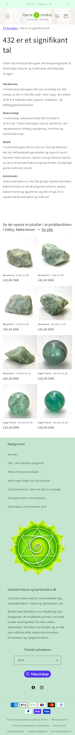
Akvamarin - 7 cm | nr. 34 (51, 275)
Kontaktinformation (61, 731)
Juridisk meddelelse (37, 731)
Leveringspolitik (15, 731)
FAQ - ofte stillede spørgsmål (26, 463)
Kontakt (13, 454)
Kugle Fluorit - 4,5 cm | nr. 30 (53, 373)
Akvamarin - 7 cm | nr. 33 (16, 324)
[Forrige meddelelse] (7, 4)
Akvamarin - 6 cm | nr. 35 (16, 275)
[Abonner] (56, 660)
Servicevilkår (59, 725)
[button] (7, 16)
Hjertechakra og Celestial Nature (31, 719)
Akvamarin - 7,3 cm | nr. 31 (16, 373)
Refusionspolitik (60, 719)
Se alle (47, 229)
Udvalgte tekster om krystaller (27, 498)
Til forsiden (10, 28)
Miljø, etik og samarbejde (23, 471)
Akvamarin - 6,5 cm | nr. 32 (52, 324)
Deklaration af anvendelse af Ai (27, 506)
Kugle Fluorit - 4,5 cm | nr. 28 (53, 422)
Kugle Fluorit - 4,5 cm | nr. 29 (18, 422)
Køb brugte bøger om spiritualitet (29, 480)
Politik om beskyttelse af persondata (30, 725)
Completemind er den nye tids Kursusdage (34, 489)
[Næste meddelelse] (68, 4)
